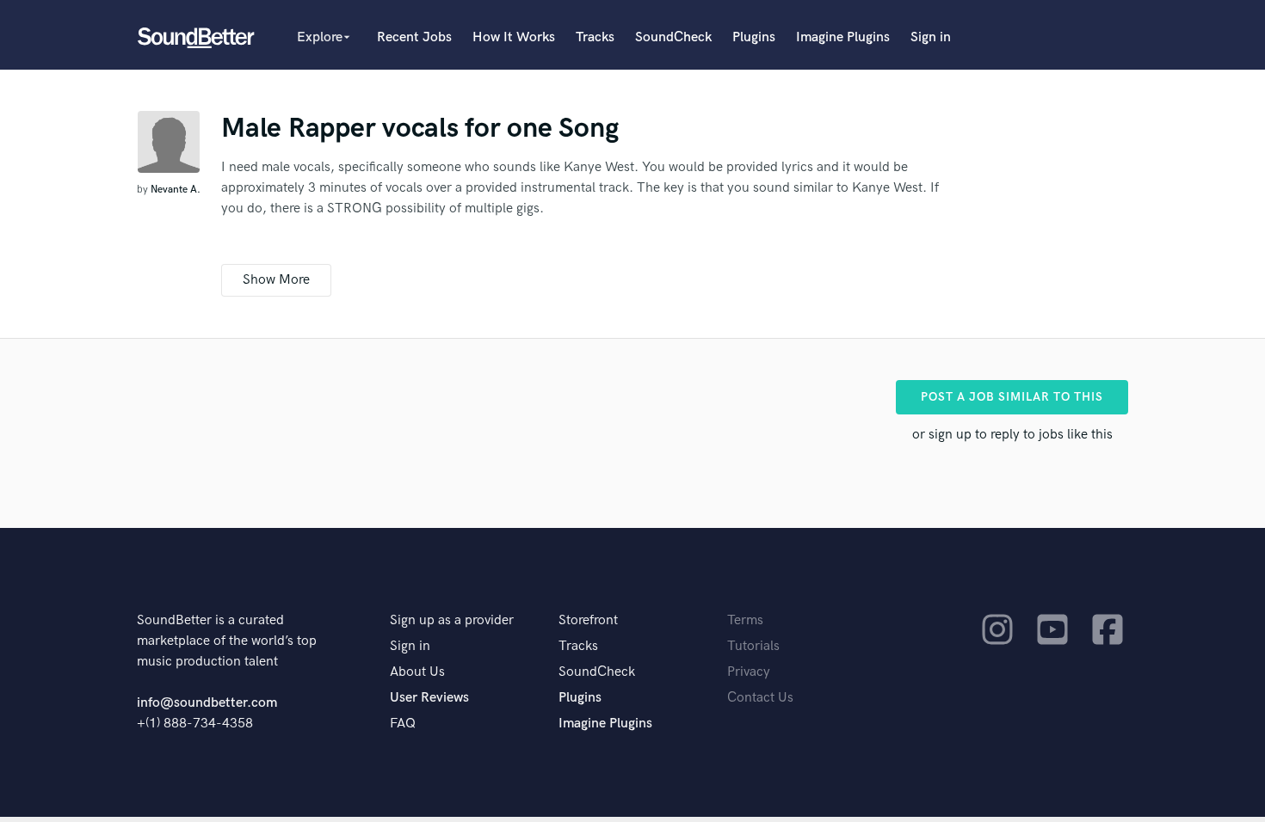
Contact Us (760, 698)
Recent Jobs (414, 37)
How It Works (513, 37)
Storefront (588, 620)
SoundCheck (673, 37)
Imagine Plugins (843, 37)
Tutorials (753, 646)
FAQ (403, 723)
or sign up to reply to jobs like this (1012, 434)
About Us (417, 672)
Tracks (595, 37)
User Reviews (429, 698)
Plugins (753, 37)
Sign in (930, 37)
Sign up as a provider (452, 620)
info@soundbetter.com (207, 703)
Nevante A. (176, 189)
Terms (745, 620)
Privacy (748, 672)
